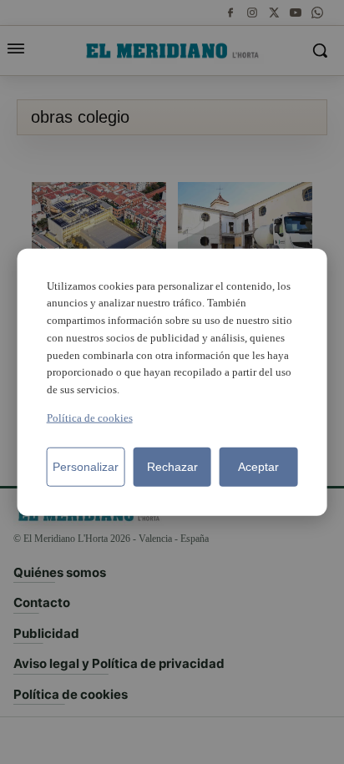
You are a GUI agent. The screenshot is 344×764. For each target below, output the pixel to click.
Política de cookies (90, 418)
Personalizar (86, 466)
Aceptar (258, 466)
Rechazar (172, 466)
